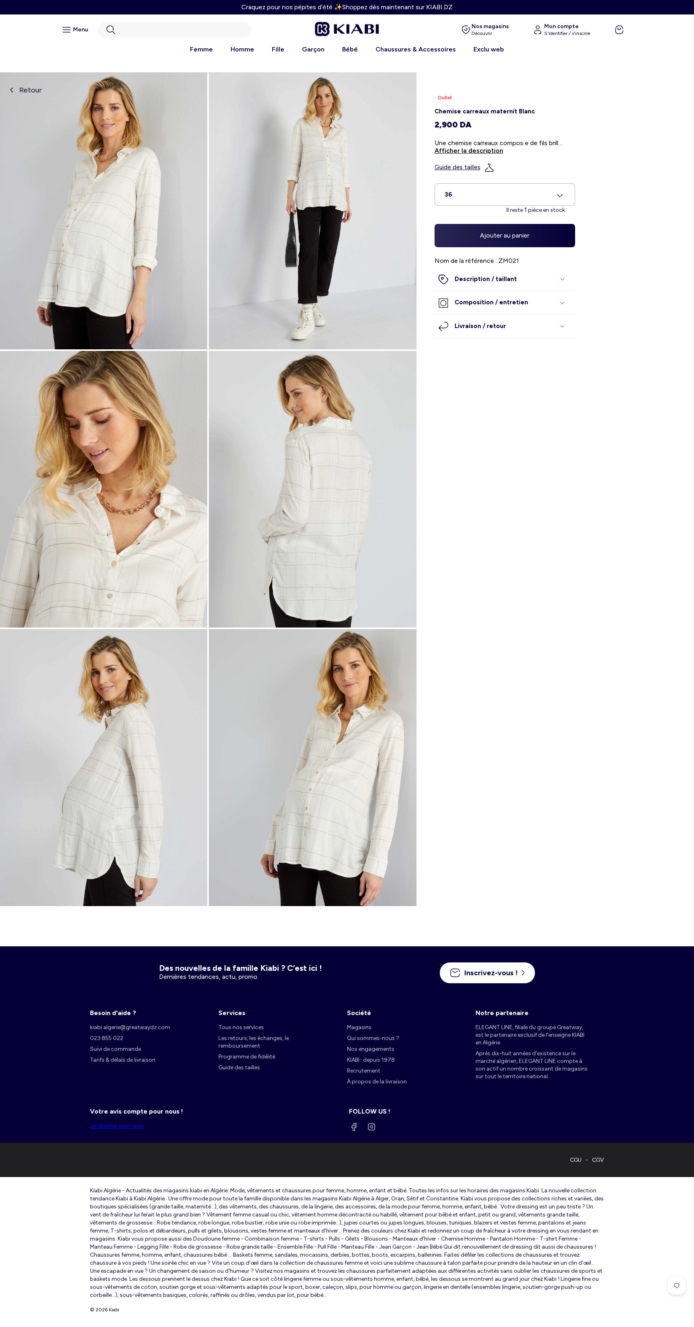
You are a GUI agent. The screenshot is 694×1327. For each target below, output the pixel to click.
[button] (174, 30)
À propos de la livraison (377, 1081)
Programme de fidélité (246, 1056)
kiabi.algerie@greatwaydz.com (130, 1027)
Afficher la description (469, 151)
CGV (598, 1160)
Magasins (359, 1027)
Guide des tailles (457, 167)
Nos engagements (370, 1049)
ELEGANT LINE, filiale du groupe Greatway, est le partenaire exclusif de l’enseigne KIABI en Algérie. (530, 1035)
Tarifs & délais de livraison (122, 1059)
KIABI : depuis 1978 (371, 1059)
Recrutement (363, 1070)
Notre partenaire (502, 1013)
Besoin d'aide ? (113, 1013)
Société (359, 1013)
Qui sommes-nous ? (373, 1038)
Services (231, 1013)
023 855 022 (106, 1038)
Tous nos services (241, 1027)
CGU (576, 1160)
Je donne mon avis (117, 1126)
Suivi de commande (115, 1049)
